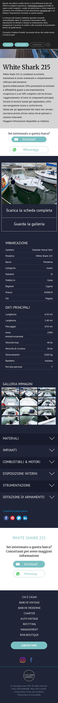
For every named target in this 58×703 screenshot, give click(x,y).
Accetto (8, 45)
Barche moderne (29, 608)
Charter (29, 613)
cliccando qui (45, 10)
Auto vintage (29, 618)
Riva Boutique (29, 635)
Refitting (29, 624)
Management (29, 629)
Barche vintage (29, 602)
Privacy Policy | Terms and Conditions (29, 692)
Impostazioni (37, 45)
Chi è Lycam (29, 597)
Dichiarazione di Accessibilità (29, 695)
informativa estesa (35, 5)
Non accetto (21, 45)
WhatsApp (31, 150)
